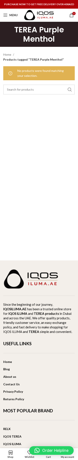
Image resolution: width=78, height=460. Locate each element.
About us (9, 376)
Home (7, 54)
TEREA (34, 332)
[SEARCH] (70, 90)
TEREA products (46, 313)
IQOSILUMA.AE (14, 309)
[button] (51, 450)
